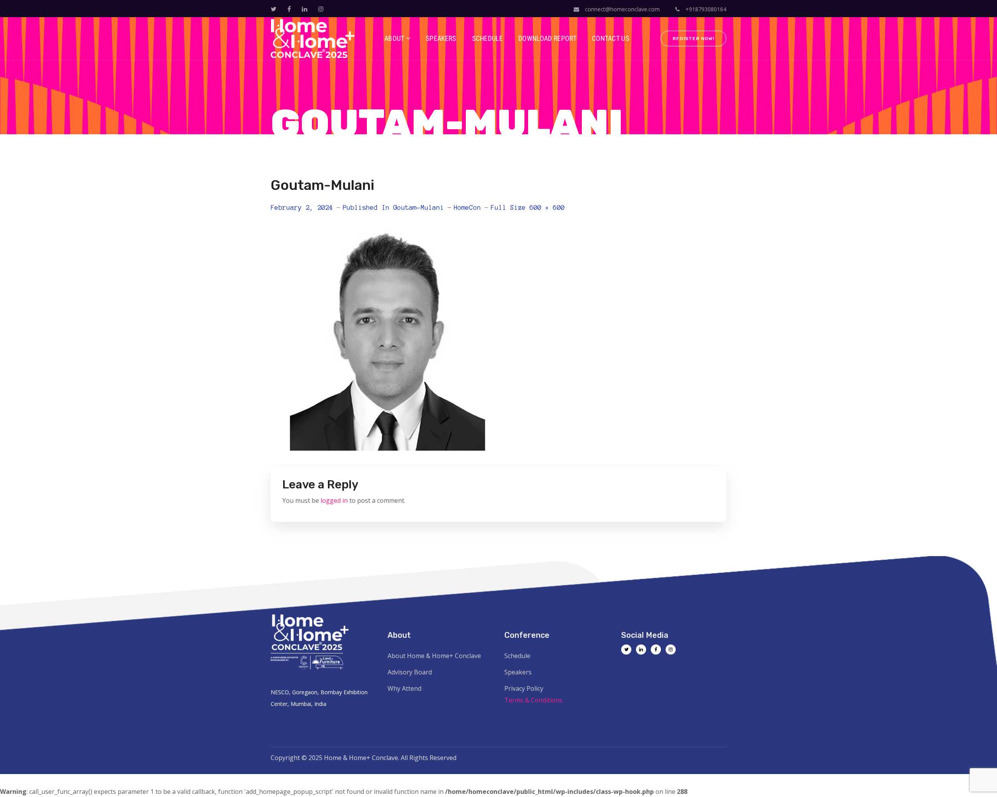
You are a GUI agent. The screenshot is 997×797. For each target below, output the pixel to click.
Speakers (518, 672)
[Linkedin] (641, 649)
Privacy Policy (523, 688)
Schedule (517, 655)
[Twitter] (626, 649)
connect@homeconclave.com (622, 9)
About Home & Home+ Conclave (434, 655)
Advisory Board (410, 672)
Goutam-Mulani (418, 207)
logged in (334, 500)
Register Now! (693, 38)
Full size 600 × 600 (528, 207)
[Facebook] (656, 649)
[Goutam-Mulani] (387, 223)
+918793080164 (705, 9)
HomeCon (467, 207)
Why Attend (404, 688)
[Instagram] (671, 649)
